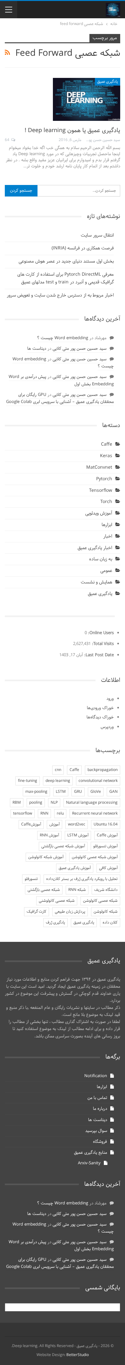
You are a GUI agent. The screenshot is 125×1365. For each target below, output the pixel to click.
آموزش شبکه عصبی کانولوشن (95, 857)
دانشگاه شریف (106, 890)
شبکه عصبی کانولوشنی (57, 901)
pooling (35, 803)
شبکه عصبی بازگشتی (44, 890)
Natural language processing (92, 803)
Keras (106, 456)
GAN (113, 792)
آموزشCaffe (31, 824)
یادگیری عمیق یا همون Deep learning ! (72, 131)
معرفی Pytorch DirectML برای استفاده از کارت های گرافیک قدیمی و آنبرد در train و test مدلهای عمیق (65, 278)
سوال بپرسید (96, 1131)
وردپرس (107, 727)
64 (7, 140)
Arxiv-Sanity (89, 1163)
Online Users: (100, 633)
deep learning (58, 781)
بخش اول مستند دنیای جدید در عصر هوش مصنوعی (66, 261)
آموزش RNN (49, 835)
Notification (95, 1076)
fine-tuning (27, 781)
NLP (54, 803)
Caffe (106, 444)
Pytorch (104, 479)
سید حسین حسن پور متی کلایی (79, 348)
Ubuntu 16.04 (106, 824)
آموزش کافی (108, 868)
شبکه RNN (77, 890)
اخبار (107, 536)
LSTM (61, 792)
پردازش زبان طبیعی (70, 912)
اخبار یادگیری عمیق (95, 548)
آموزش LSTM (77, 835)
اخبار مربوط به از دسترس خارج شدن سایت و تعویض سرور (60, 295)
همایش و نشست (96, 582)
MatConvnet (99, 467)
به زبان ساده (100, 559)
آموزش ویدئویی (98, 513)
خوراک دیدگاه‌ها (100, 717)
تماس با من (97, 1097)
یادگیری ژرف (55, 922)
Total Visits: (102, 644)
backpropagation (103, 770)
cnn (58, 770)
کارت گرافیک (36, 912)
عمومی (106, 570)
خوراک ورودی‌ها (100, 708)
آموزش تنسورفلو (105, 846)
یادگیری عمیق (107, 82)
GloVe (95, 792)
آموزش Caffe (107, 835)
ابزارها (107, 525)
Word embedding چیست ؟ (62, 338)
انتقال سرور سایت (97, 235)
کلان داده (110, 922)
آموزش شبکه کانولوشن (45, 857)
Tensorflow (100, 490)
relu (60, 813)
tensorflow (22, 813)
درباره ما (100, 1108)
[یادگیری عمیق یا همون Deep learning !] (86, 99)
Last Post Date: (98, 655)
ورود (110, 698)
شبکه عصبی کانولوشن (100, 901)
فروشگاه (100, 1141)
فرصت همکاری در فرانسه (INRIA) (83, 248)
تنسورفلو (31, 879)
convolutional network (98, 781)
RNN (44, 813)
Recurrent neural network (95, 813)
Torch (106, 502)
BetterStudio (77, 1355)
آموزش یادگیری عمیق (75, 868)
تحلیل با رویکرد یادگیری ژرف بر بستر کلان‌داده (82, 879)
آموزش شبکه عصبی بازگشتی (63, 846)
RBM (17, 803)
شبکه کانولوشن (106, 912)
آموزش (54, 824)
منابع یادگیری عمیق (90, 1152)
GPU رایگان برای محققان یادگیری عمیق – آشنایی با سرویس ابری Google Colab (60, 398)
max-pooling (36, 792)
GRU (78, 792)
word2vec (76, 824)
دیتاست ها (36, 348)
